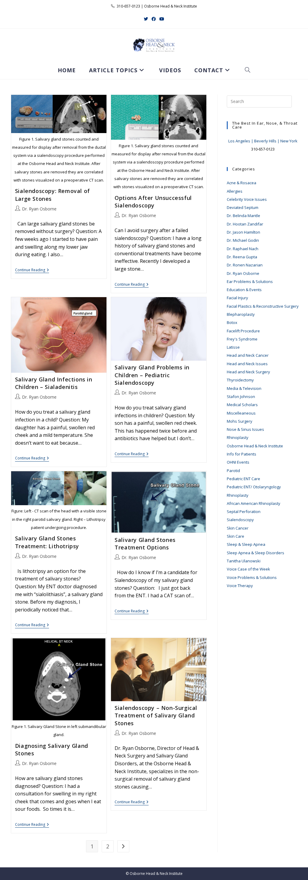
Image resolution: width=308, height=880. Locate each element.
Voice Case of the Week (248, 569)
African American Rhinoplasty (253, 503)
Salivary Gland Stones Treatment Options (145, 543)
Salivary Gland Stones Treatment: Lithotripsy (47, 542)
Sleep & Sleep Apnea (246, 544)
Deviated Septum (242, 207)
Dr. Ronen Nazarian (245, 265)
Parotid (233, 470)
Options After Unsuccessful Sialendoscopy (153, 201)
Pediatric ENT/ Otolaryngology (254, 487)
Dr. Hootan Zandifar (245, 224)
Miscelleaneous (241, 413)
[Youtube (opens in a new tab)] (162, 18)
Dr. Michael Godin (243, 240)
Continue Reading (32, 270)
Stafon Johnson (241, 396)
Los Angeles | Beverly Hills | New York (262, 141)
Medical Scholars (242, 404)
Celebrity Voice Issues (247, 199)
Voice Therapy (240, 585)
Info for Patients (241, 454)
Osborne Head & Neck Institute (255, 446)
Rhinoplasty (237, 437)
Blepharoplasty (241, 314)
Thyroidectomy (240, 380)
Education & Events (244, 289)
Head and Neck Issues (247, 363)
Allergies (234, 191)
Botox (232, 322)
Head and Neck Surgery (248, 372)
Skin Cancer (237, 528)
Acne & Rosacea (241, 182)
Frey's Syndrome (242, 339)
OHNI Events (238, 462)
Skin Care (235, 536)
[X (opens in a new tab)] (146, 18)
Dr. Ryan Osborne (39, 209)
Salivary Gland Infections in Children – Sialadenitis (53, 383)
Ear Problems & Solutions (250, 281)
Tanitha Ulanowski (243, 561)
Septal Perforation (243, 511)
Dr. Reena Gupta (242, 257)
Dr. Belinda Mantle (243, 215)
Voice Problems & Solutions (252, 577)
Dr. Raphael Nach (242, 248)
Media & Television (244, 388)
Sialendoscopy (240, 519)
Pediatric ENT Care (243, 478)
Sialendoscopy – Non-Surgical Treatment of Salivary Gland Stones (156, 715)
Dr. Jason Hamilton (243, 232)
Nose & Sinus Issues (245, 429)
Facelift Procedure (243, 331)
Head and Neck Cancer (248, 355)
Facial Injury (237, 297)
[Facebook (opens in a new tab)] (154, 18)
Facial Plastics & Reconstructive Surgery (263, 306)
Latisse (233, 347)
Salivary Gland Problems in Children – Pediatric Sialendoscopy (152, 375)
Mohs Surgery (239, 421)
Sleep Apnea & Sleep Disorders (255, 552)
